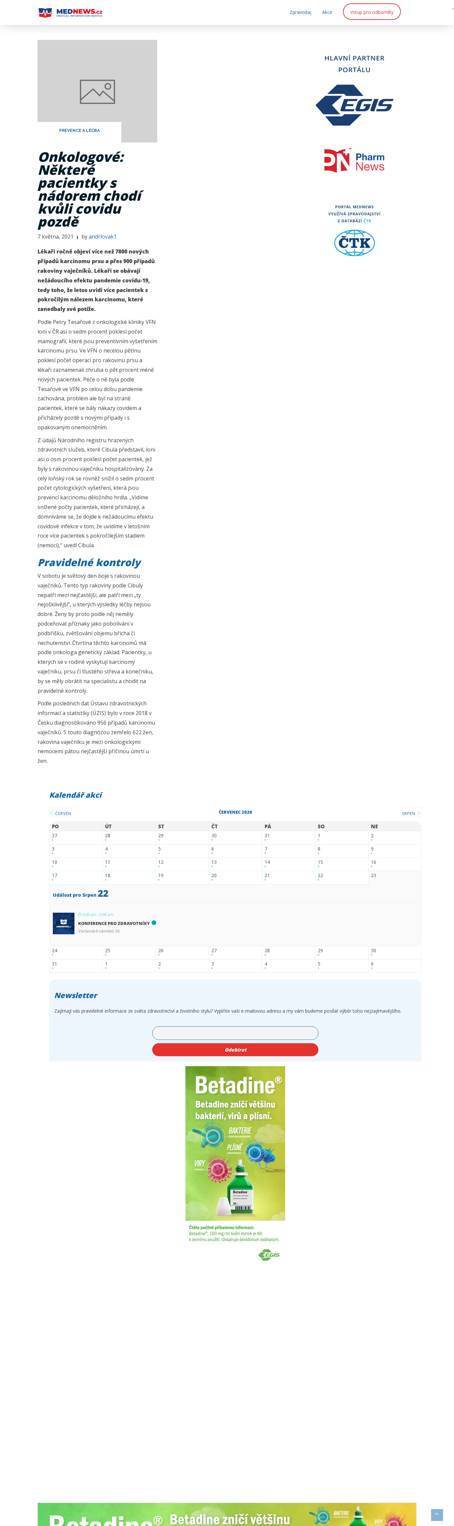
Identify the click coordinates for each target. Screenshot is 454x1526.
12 (161, 862)
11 (107, 862)
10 (54, 862)
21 (267, 875)
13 (214, 862)
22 (320, 875)
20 (214, 875)
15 (320, 862)
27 (54, 836)
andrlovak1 (103, 236)
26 (161, 951)
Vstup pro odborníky (372, 12)
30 (214, 836)
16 (373, 862)
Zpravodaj (300, 12)
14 (267, 862)
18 (107, 875)
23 (373, 875)
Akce (327, 12)
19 (161, 875)
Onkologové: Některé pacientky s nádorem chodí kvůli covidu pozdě (89, 189)
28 (107, 836)
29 (161, 836)
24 (54, 951)
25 (107, 951)
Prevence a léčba (79, 130)
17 (54, 875)
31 (267, 836)
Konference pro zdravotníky (114, 923)
